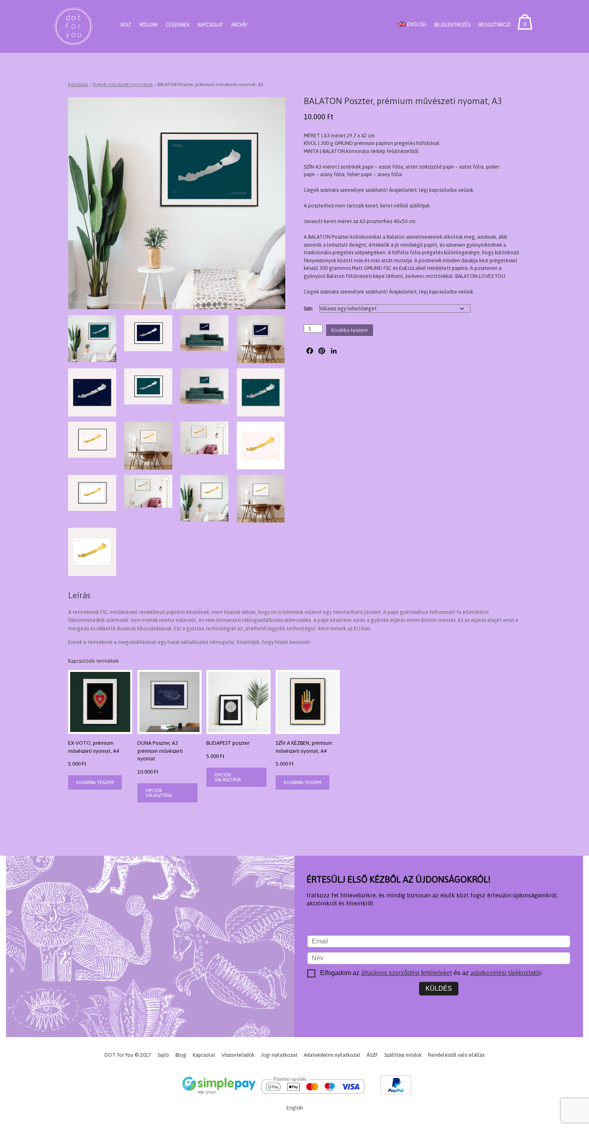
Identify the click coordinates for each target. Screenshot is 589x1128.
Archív (239, 24)
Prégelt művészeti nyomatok (123, 84)
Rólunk (148, 24)
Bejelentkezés (452, 24)
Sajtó (163, 1055)
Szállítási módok (403, 1055)
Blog (180, 1055)
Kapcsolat (210, 24)
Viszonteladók (238, 1055)
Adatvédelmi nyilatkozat (332, 1055)
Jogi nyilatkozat (279, 1055)
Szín (308, 309)
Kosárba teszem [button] (95, 782)
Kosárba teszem (349, 330)
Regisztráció (494, 24)
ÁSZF (372, 1055)
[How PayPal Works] (396, 1087)
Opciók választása (158, 793)
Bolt (126, 24)
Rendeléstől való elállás (456, 1055)
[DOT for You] (73, 26)
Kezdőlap (78, 84)
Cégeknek (177, 24)
